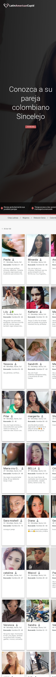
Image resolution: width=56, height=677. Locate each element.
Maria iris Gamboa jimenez (11, 468)
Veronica (8, 625)
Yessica (8, 364)
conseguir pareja (9, 529)
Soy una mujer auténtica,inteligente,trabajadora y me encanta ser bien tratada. (38, 375)
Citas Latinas (13, 218)
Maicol (32, 572)
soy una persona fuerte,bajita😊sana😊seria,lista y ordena (38, 530)
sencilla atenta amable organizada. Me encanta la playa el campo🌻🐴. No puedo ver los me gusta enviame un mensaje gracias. (37, 427)
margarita (33, 416)
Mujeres (26, 218)
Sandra (32, 625)
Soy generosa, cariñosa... (11, 373)
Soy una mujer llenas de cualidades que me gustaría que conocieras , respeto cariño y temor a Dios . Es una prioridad (37, 480)
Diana (31, 520)
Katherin (33, 311)
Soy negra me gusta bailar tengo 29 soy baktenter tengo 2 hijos (12, 479)
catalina (8, 572)
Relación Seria (39, 218)
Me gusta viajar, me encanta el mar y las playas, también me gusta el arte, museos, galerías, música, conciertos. (13, 636)
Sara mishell (10, 520)
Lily (5, 311)
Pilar (6, 416)
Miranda (33, 259)
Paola (6, 259)
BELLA (32, 468)
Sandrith (33, 364)
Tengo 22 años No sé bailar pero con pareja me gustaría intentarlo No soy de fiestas (37, 322)
